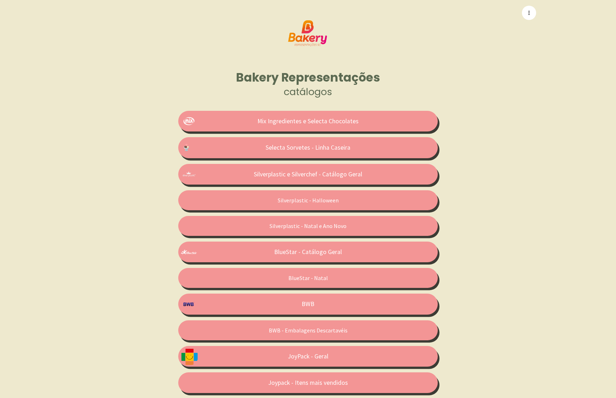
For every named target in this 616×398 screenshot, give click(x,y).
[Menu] (529, 13)
